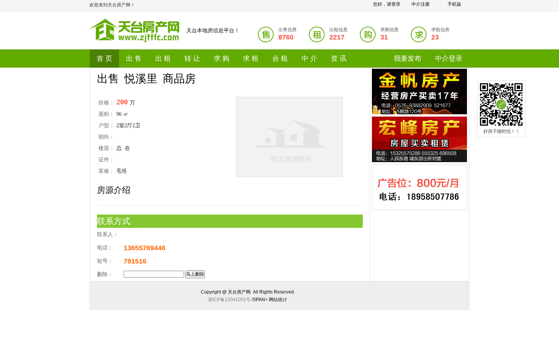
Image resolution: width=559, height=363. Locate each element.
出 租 (163, 58)
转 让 (192, 58)
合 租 (280, 58)
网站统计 (278, 299)
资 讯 (338, 58)
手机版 (454, 4)
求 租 (251, 58)
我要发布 (407, 58)
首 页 (104, 58)
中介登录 (448, 58)
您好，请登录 (386, 4)
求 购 (221, 58)
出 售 (133, 58)
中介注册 (420, 4)
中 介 (309, 58)
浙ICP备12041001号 (229, 299)
